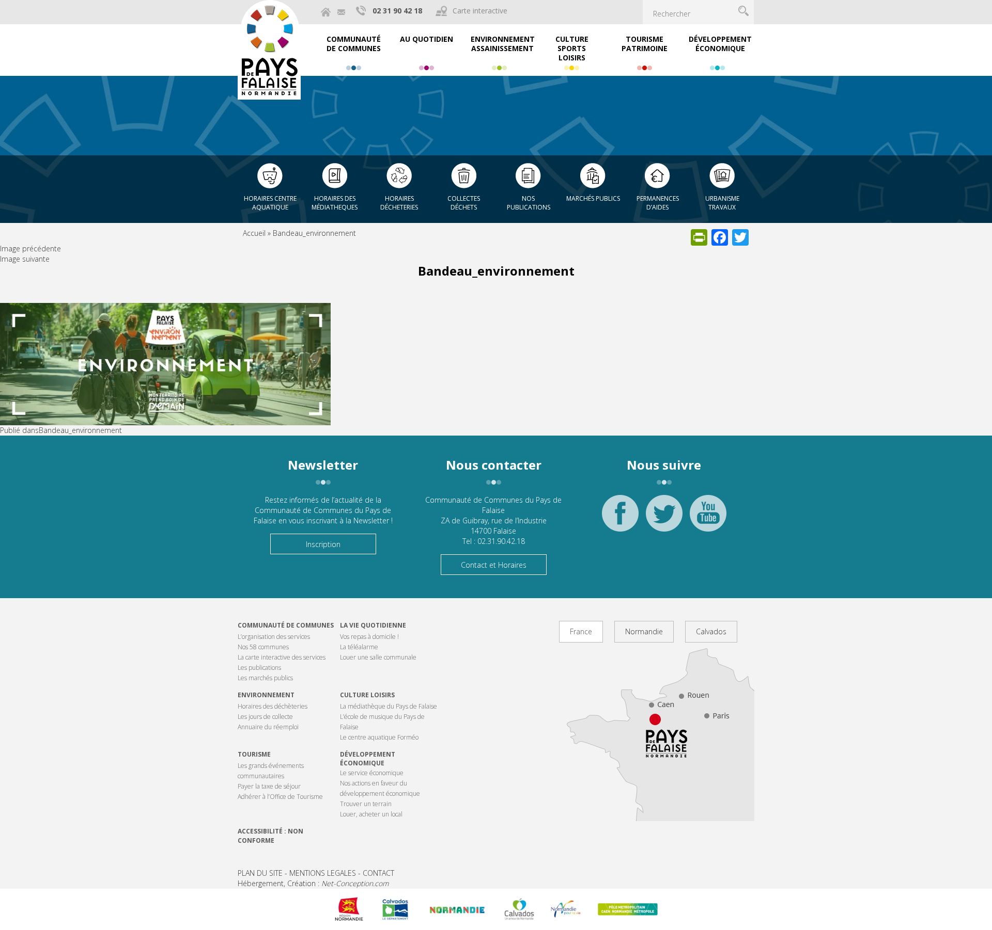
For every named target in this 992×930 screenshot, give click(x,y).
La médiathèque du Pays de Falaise (388, 706)
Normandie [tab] (644, 631)
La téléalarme (359, 647)
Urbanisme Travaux (722, 203)
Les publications (259, 667)
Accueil (254, 233)
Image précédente (30, 248)
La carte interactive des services (282, 657)
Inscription (323, 544)
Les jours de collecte (265, 716)
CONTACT (378, 873)
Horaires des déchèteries (272, 706)
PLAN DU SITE (260, 873)
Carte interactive (480, 10)
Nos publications (528, 203)
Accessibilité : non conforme (270, 835)
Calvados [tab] (711, 631)
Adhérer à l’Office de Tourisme (280, 796)
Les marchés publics (265, 678)
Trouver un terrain (366, 803)
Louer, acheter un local (371, 814)
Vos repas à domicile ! (369, 636)
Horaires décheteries (399, 203)
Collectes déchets (463, 203)
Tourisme (254, 754)
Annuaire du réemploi (268, 727)
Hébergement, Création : (313, 883)
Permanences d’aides (658, 203)
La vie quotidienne (373, 625)
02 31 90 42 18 (397, 10)
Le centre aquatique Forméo (379, 737)
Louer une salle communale (378, 657)
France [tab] (581, 631)
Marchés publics (593, 198)
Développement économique (367, 758)
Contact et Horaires (493, 565)
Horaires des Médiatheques (335, 203)
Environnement (266, 695)
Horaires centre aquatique (270, 203)
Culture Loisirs (367, 695)
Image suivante (25, 259)
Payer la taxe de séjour (269, 786)
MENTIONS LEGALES (322, 873)
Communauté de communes (286, 625)
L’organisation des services (274, 636)
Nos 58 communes (263, 647)
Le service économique (372, 772)
